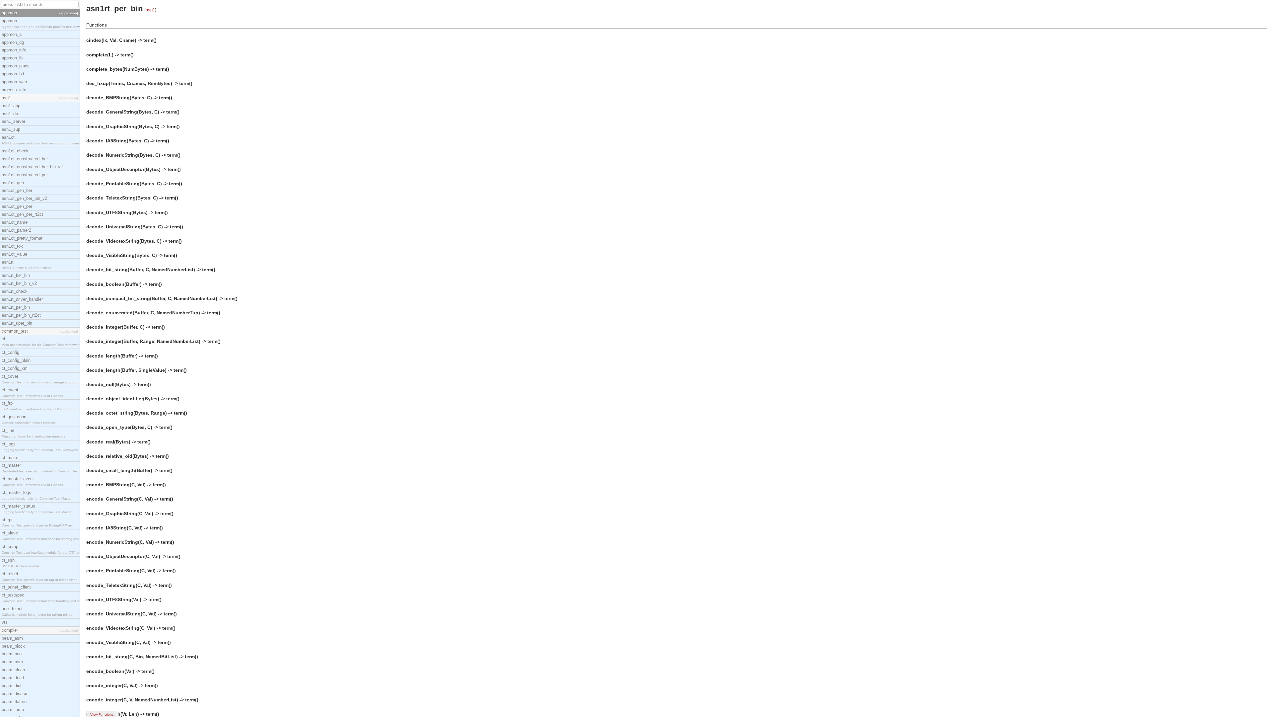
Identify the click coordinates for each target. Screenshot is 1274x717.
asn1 (150, 9)
